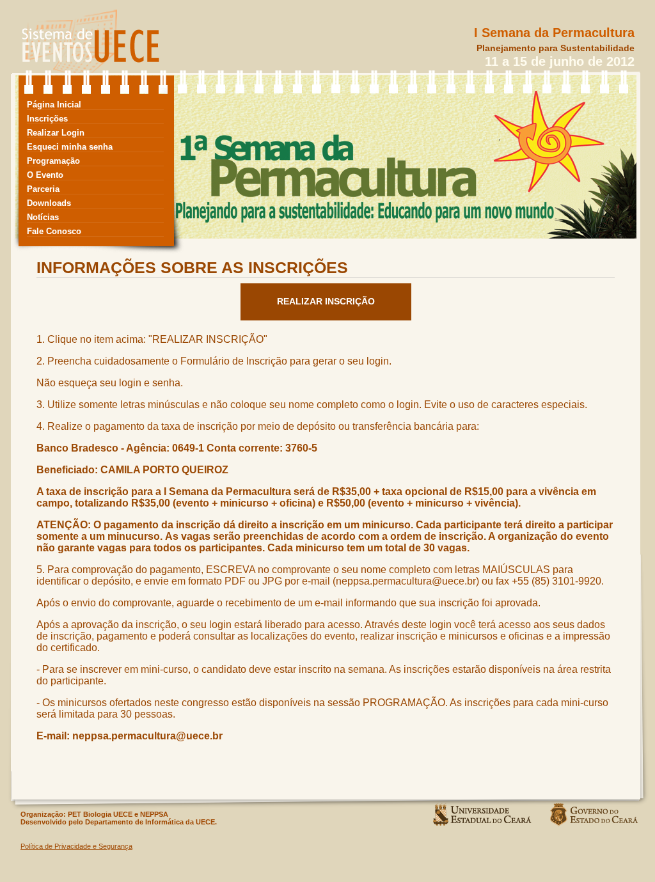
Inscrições (47, 118)
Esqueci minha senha (70, 147)
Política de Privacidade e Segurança (76, 846)
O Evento (45, 175)
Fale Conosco (54, 231)
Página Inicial (54, 104)
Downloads (49, 203)
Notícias (43, 217)
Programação (53, 161)
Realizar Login (55, 133)
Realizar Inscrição (326, 301)
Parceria (43, 189)
